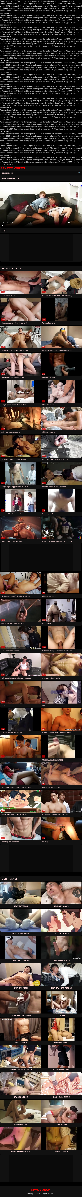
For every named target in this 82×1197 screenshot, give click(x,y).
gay (4, 230)
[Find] (79, 172)
